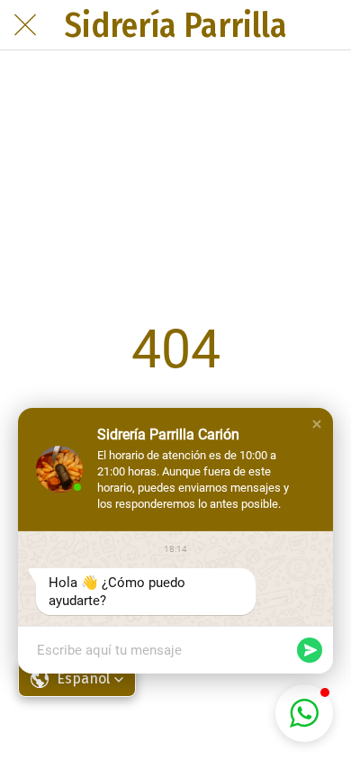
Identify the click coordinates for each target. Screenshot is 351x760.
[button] (317, 424)
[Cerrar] (25, 25)
